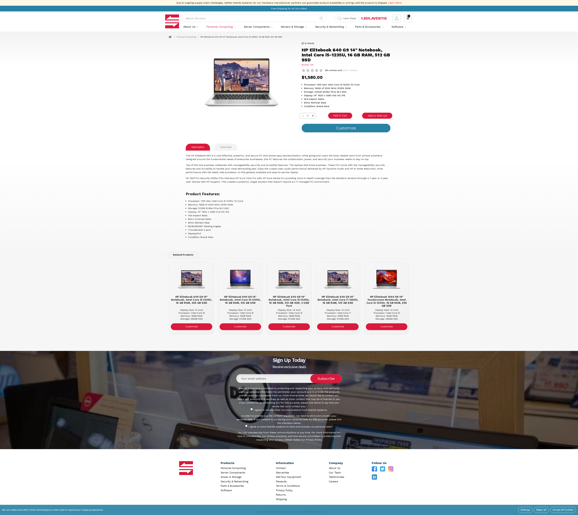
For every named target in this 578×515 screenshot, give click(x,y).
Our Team (335, 472)
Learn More (395, 2)
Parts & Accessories (368, 26)
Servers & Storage (293, 26)
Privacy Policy (284, 490)
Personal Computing (220, 26)
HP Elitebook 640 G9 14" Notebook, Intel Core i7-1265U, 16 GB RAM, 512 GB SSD (337, 299)
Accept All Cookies (563, 509)
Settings (525, 509)
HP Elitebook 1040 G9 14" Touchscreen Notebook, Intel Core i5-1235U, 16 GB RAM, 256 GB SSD (386, 301)
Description (198, 147)
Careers (333, 481)
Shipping (281, 499)
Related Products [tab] (183, 254)
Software (398, 26)
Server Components (257, 26)
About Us (189, 26)
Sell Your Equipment (288, 476)
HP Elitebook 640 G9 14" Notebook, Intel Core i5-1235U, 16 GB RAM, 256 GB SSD (191, 299)
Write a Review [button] (350, 70)
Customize (226, 147)
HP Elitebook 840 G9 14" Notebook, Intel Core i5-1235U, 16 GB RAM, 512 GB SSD (240, 299)
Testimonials (336, 476)
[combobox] (254, 18)
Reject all (541, 509)
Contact (281, 468)
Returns (281, 494)
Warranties (282, 472)
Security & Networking (330, 26)
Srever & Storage (231, 476)
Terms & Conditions (288, 485)
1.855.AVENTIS (374, 18)
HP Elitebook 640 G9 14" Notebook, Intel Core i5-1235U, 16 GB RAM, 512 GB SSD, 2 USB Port (289, 301)
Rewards (281, 481)
